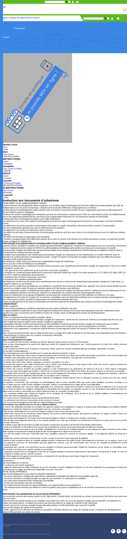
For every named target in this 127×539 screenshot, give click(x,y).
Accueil (5, 37)
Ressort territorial (53, 34)
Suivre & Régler (15, 169)
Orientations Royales (20, 40)
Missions (103, 40)
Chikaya (7, 183)
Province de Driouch (63, 43)
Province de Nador (49, 43)
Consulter (4, 161)
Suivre (11, 154)
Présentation (19, 28)
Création (90, 40)
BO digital (16, 183)
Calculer (3, 169)
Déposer (4, 147)
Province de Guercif (76, 43)
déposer (3, 190)
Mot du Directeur (35, 40)
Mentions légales (5, 526)
